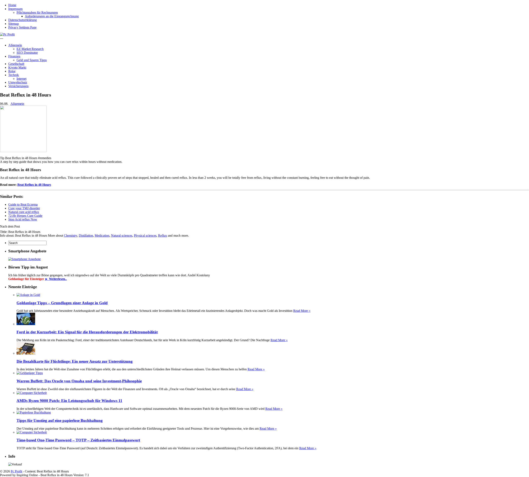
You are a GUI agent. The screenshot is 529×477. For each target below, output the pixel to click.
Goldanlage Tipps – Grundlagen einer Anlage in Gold (62, 303)
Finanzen (14, 56)
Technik (13, 75)
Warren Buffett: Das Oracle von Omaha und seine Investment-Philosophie (79, 381)
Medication (102, 235)
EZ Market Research (30, 49)
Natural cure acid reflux (23, 212)
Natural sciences (121, 235)
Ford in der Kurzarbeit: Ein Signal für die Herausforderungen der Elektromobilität (87, 332)
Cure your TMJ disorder (24, 208)
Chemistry (70, 235)
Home (12, 5)
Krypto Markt (17, 67)
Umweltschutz (17, 82)
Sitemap (13, 23)
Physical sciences (145, 235)
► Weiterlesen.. (56, 279)
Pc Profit (16, 471)
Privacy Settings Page (22, 27)
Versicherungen (18, 86)
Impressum (15, 9)
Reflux (162, 235)
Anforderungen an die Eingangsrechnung (52, 16)
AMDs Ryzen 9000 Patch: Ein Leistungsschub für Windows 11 (69, 400)
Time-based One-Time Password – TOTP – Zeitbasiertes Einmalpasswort (78, 440)
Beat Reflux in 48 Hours (34, 184)
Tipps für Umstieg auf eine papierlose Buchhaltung (60, 420)
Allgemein (15, 45)
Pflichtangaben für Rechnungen (37, 12)
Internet (21, 78)
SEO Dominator (27, 52)
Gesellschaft (16, 64)
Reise (11, 71)
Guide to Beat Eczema (23, 204)
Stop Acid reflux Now (22, 219)
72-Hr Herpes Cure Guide (25, 215)
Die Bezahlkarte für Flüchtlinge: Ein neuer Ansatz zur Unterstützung (75, 361)
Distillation (86, 235)
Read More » (301, 310)
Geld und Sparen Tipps (32, 60)
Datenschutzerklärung (22, 20)
